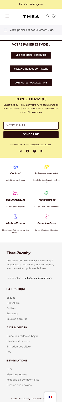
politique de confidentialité (40, 144)
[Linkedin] (41, 151)
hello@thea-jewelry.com (38, 278)
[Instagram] (21, 151)
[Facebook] (28, 151)
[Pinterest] (34, 151)
